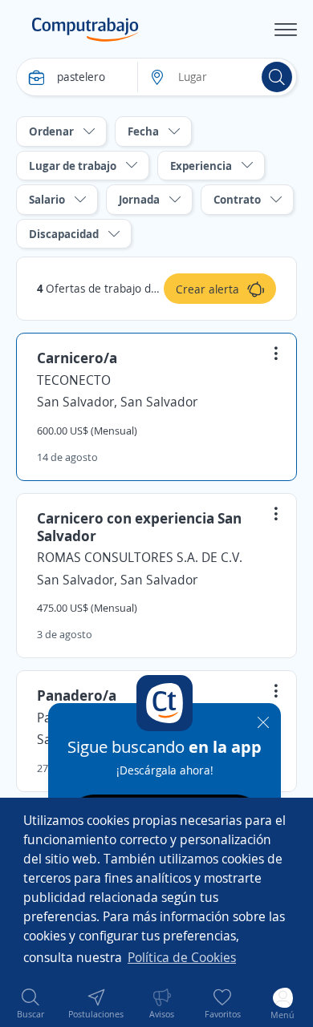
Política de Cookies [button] (182, 957)
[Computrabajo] (85, 30)
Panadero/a (76, 695)
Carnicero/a (77, 357)
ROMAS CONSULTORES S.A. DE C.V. (139, 557)
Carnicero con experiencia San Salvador (139, 526)
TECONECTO (74, 380)
